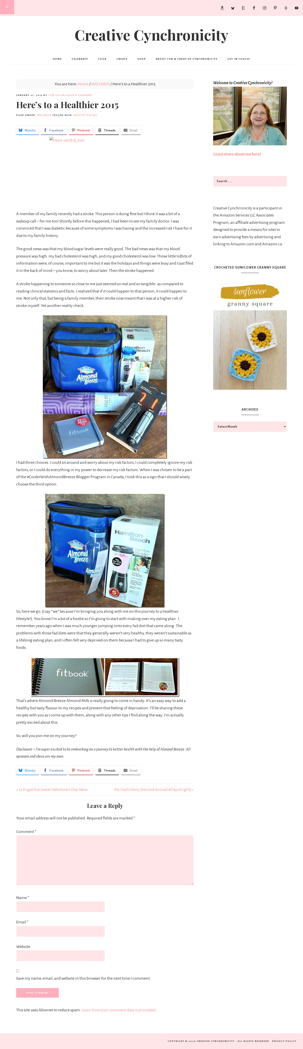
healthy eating (85, 115)
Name (22, 897)
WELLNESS (44, 115)
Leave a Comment (79, 95)
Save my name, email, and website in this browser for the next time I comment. (83, 978)
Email (22, 922)
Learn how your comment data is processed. (119, 1010)
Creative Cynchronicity (151, 34)
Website (23, 946)
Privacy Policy (284, 1041)
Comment (26, 831)
